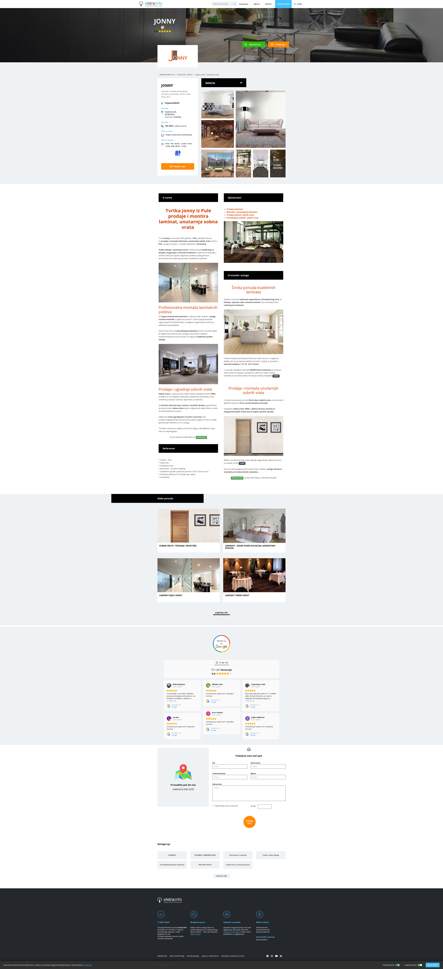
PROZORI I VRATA (185, 74)
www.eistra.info (262, 927)
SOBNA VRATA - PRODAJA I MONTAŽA (178, 546)
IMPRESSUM (162, 956)
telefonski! (201, 437)
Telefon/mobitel (218, 773)
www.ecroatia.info (263, 932)
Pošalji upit (280, 44)
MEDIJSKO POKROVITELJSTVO (233, 956)
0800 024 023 (195, 934)
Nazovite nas (255, 44)
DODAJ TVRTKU (283, 4)
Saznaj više (88, 965)
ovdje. (276, 376)
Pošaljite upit (179, 166)
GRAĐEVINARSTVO (167, 74)
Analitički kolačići (410, 965)
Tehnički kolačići (388, 965)
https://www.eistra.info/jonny (179, 135)
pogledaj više (221, 612)
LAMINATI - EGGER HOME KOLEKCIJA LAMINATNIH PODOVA (250, 547)
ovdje (242, 463)
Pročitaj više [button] (171, 701)
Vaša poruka (217, 784)
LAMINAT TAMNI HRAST (237, 595)
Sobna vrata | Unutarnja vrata (207, 74)
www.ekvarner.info (263, 930)
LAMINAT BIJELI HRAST (170, 595)
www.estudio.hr (262, 940)
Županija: (173, 114)
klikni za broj (175, 126)
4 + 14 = (253, 806)
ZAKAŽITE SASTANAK (231, 932)
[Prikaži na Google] (169, 685)
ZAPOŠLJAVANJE (193, 956)
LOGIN (299, 4)
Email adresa (255, 763)
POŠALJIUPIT (249, 822)
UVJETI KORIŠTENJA (176, 956)
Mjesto (253, 773)
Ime (213, 763)
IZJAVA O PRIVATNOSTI (210, 956)
